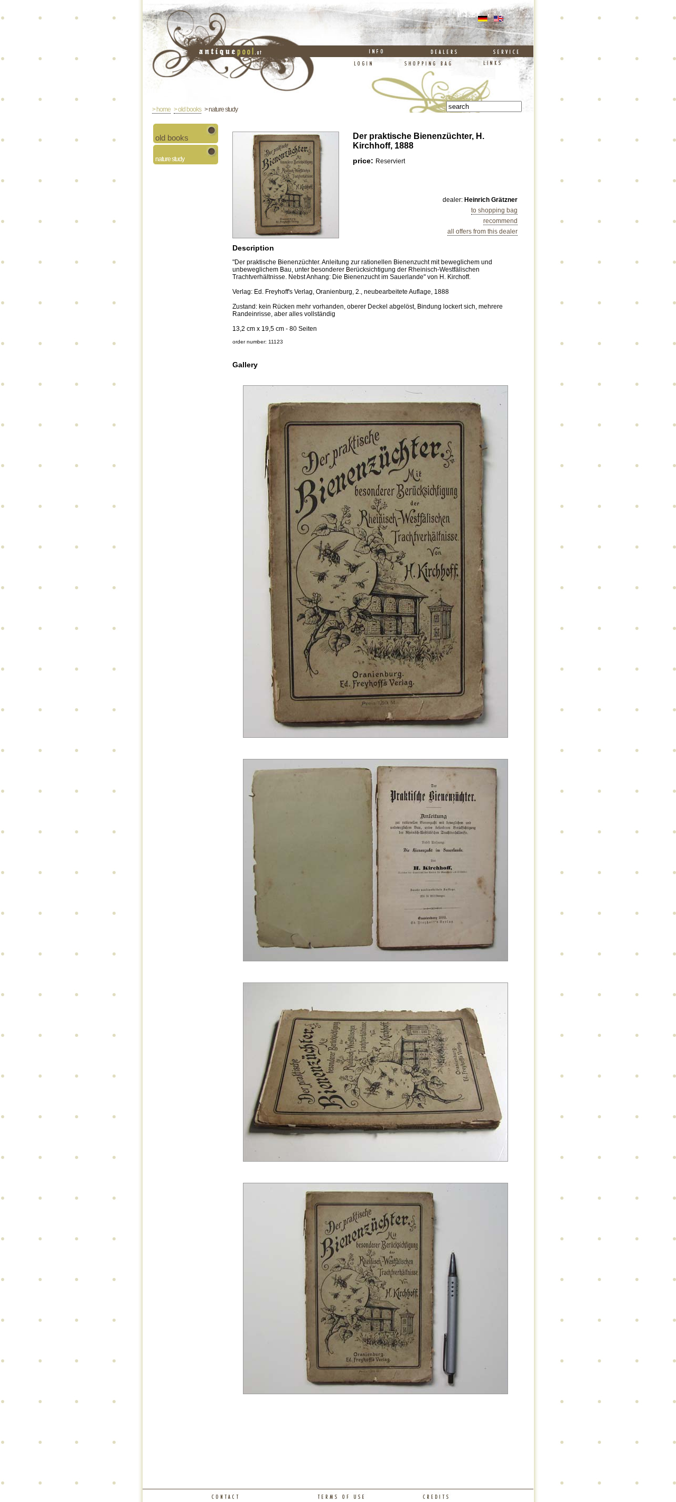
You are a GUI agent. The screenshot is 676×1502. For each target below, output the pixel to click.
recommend (500, 221)
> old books (187, 109)
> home (161, 109)
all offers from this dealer (482, 231)
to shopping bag (494, 210)
